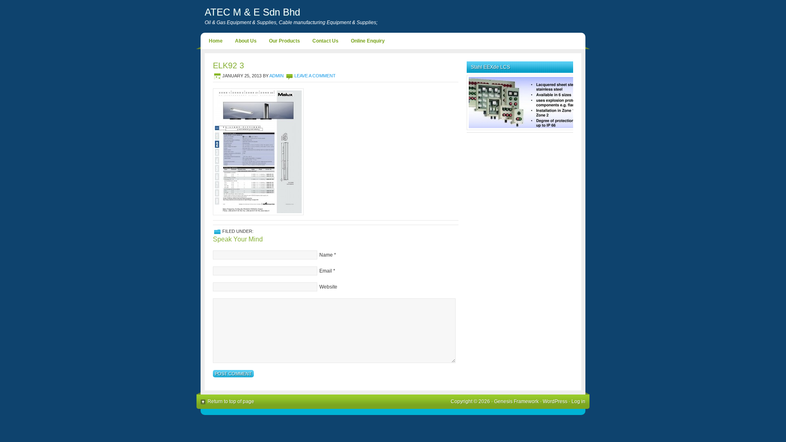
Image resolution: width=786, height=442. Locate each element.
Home (216, 41)
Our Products (284, 41)
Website (328, 287)
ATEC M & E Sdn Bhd (252, 12)
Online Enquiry (368, 41)
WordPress (555, 401)
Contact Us (325, 41)
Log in (578, 401)
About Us (246, 41)
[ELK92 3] (258, 213)
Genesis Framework (516, 401)
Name (326, 255)
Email (325, 271)
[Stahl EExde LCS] (526, 128)
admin (276, 75)
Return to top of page (231, 401)
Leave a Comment (315, 75)
